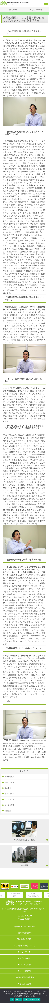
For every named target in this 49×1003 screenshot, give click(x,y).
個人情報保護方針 (25, 933)
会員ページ (13, 10)
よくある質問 (9, 805)
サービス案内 (9, 782)
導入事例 (8, 788)
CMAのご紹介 (9, 777)
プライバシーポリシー (31, 999)
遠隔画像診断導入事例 (25, 977)
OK (12, 999)
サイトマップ (25, 952)
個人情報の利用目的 (25, 939)
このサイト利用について (25, 946)
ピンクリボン (9, 799)
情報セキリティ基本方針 (25, 927)
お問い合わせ (36, 10)
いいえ (18, 999)
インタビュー (9, 794)
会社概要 (8, 811)
